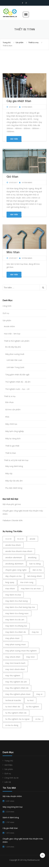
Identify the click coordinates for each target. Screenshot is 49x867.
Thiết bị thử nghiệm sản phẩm (16, 341)
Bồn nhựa (9, 402)
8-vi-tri (21, 538)
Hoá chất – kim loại (12, 333)
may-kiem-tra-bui (13, 594)
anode (32, 538)
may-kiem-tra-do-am (14, 619)
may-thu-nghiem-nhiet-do (16, 688)
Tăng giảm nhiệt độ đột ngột (17, 374)
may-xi (39, 694)
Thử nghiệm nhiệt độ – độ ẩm (17, 382)
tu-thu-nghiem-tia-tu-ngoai (17, 719)
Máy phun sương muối (14, 354)
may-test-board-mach (15, 663)
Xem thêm (14, 139)
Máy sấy (8, 473)
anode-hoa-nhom (13, 545)
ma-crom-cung (26, 582)
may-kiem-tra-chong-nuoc (17, 613)
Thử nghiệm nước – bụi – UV (17, 389)
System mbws (27, 107)
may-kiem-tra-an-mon (31, 588)
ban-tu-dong (35, 563)
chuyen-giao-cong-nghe (16, 570)
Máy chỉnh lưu (11, 424)
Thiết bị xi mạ (33, 42)
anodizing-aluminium (14, 563)
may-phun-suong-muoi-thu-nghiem (21, 650)
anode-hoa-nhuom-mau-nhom (18, 551)
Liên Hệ (7, 782)
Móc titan (13, 252)
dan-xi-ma (37, 570)
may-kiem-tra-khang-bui (16, 625)
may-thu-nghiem (12, 675)
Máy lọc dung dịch (13, 438)
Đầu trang (42, 855)
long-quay (9, 582)
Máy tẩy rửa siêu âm (14, 480)
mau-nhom (10, 588)
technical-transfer (13, 700)
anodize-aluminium (13, 557)
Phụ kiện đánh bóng (13, 488)
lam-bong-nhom (34, 576)
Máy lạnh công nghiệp (14, 431)
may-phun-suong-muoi (15, 644)
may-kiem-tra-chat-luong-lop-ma (20, 607)
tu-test (30, 700)
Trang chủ (7, 42)
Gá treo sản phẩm (13, 409)
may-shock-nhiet (12, 656)
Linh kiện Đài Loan (14, 360)
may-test (30, 656)
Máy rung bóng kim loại (12, 807)
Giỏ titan (12, 176)
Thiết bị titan (10, 453)
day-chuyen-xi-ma (13, 576)
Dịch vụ (6, 313)
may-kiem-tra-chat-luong (16, 601)
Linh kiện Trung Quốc (15, 367)
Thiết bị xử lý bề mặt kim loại (16, 460)
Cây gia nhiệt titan (19, 101)
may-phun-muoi (12, 638)
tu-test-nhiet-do (12, 706)
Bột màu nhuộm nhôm (12, 796)
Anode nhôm (9, 326)
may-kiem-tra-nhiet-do (15, 632)
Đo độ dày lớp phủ (13, 347)
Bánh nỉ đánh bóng (11, 817)
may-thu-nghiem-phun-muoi (17, 694)
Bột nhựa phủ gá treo (12, 504)
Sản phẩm (19, 42)
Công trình (7, 306)
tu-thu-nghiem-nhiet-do (16, 712)
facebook (22, 3)
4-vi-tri (8, 538)
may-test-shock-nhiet (15, 669)
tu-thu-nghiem (32, 706)
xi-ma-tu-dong (11, 725)
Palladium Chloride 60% (12, 520)
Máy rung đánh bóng (14, 466)
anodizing (32, 557)
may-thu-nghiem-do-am (16, 681)
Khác (7, 417)
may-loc (35, 632)
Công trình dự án (11, 778)
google (26, 3)
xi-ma (37, 719)
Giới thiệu (8, 765)
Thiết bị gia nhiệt (12, 446)
